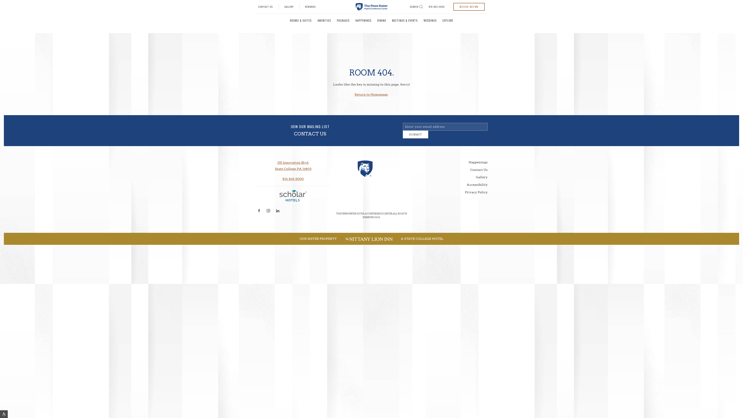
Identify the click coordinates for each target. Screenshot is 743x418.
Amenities (324, 20)
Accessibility (477, 187)
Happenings (363, 20)
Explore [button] (448, 20)
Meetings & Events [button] (405, 20)
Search (414, 6)
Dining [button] (381, 20)
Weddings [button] (430, 20)
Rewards (310, 6)
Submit (415, 137)
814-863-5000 (437, 6)
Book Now (469, 6)
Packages (343, 20)
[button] (4, 414)
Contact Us (265, 6)
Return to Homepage (371, 94)
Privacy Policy (476, 195)
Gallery (289, 6)
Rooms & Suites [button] (301, 20)
